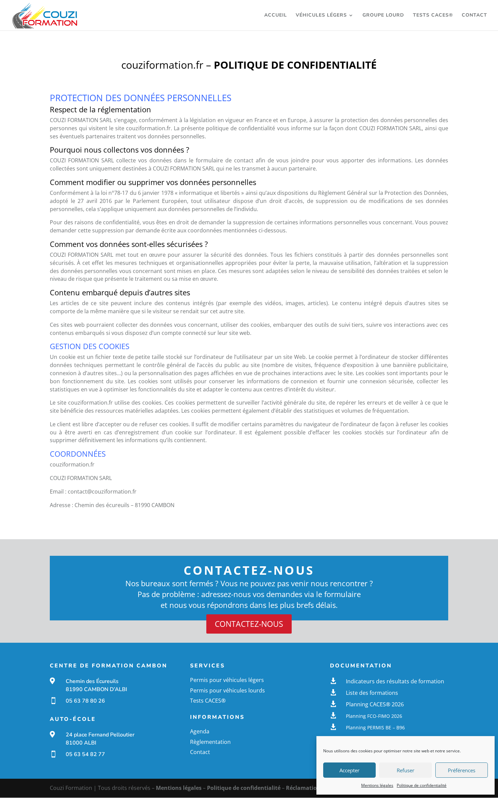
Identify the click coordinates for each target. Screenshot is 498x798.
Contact (474, 15)
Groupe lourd (383, 15)
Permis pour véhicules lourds (227, 690)
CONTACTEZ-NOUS (249, 623)
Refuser (405, 770)
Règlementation (210, 742)
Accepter (349, 770)
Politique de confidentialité (422, 785)
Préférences (461, 770)
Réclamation (303, 788)
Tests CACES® (433, 15)
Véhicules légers (321, 15)
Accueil (275, 15)
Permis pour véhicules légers (227, 680)
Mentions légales (377, 785)
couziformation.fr (148, 128)
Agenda (199, 731)
